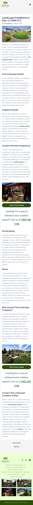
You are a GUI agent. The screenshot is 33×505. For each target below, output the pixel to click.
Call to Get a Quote (16, 205)
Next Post (16, 446)
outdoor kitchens (19, 162)
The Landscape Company (14, 404)
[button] (30, 4)
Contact (20, 429)
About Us (27, 472)
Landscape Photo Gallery (16, 469)
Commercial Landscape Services (16, 467)
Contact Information (16, 476)
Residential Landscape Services (16, 465)
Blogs (23, 474)
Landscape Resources (13, 474)
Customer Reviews (7, 472)
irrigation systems (24, 126)
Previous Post (17, 443)
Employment (18, 472)
